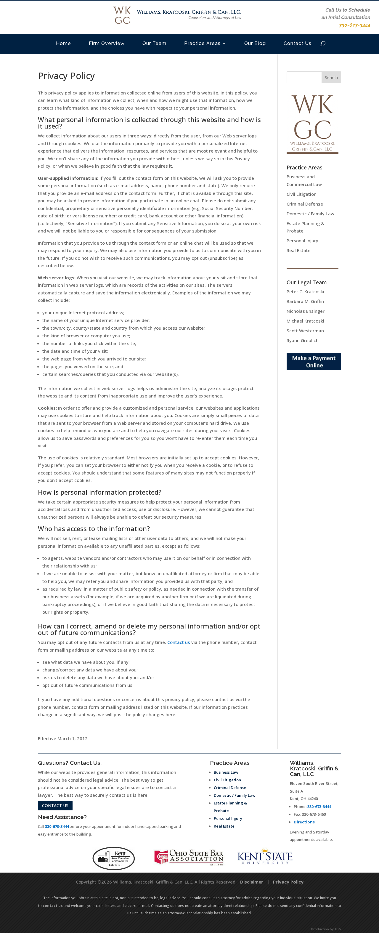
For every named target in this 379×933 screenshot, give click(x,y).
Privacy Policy (288, 882)
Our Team (154, 43)
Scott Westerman (305, 331)
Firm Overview (107, 43)
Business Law (226, 772)
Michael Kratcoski (305, 321)
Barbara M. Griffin (305, 301)
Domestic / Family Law (310, 214)
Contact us (178, 642)
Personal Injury (302, 240)
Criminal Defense (305, 204)
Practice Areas (202, 43)
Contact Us (297, 43)
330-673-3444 (57, 826)
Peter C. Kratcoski (305, 291)
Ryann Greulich (303, 340)
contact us (55, 805)
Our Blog (255, 43)
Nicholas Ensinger (306, 311)
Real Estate (299, 250)
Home (63, 43)
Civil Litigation (302, 194)
